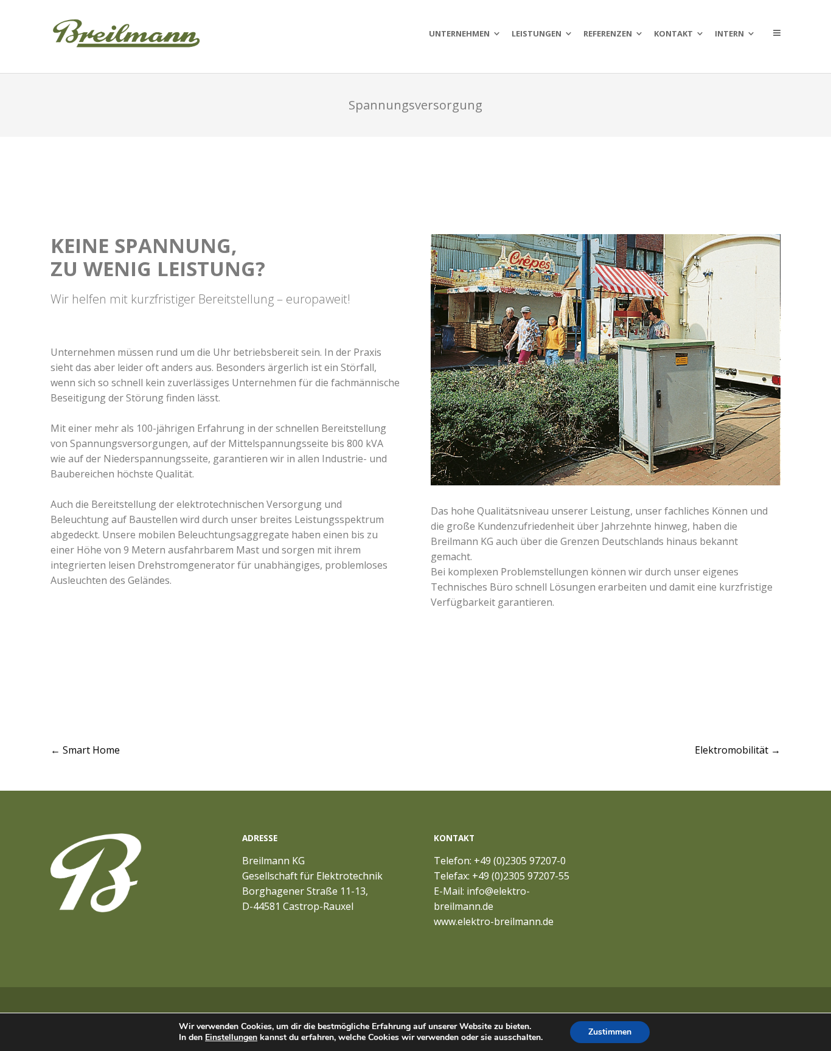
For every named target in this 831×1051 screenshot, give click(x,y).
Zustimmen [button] (609, 1032)
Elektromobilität (738, 750)
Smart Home (85, 750)
